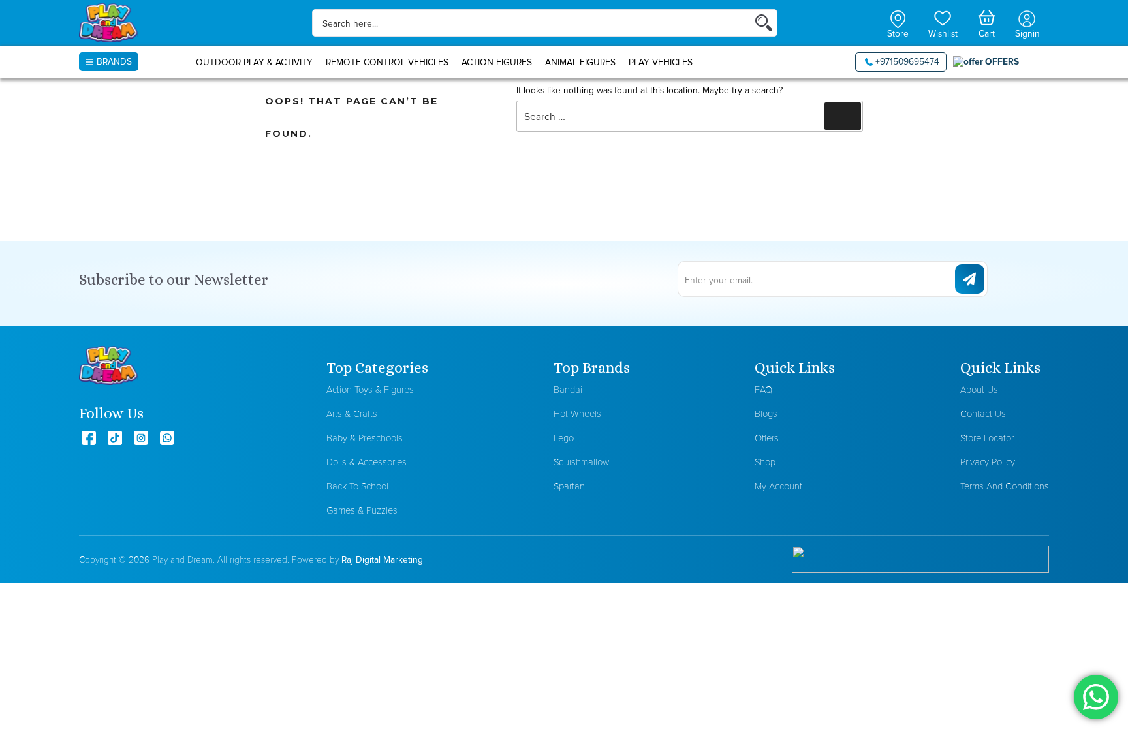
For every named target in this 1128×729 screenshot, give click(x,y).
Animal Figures (580, 62)
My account (778, 485)
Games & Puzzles (362, 510)
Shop (765, 461)
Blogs (766, 413)
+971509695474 (907, 61)
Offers (767, 437)
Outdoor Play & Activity (254, 62)
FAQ (763, 389)
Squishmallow (581, 461)
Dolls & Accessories (366, 461)
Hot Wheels (577, 413)
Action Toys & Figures (370, 389)
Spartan (569, 485)
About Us (979, 389)
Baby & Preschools (364, 437)
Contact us (983, 413)
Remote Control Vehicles (387, 62)
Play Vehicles (661, 62)
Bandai (568, 389)
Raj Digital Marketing (382, 559)
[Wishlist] (943, 17)
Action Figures (497, 62)
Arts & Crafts (351, 413)
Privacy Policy (987, 461)
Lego (564, 437)
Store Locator (987, 437)
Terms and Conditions (1004, 485)
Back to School (357, 485)
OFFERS (1002, 61)
